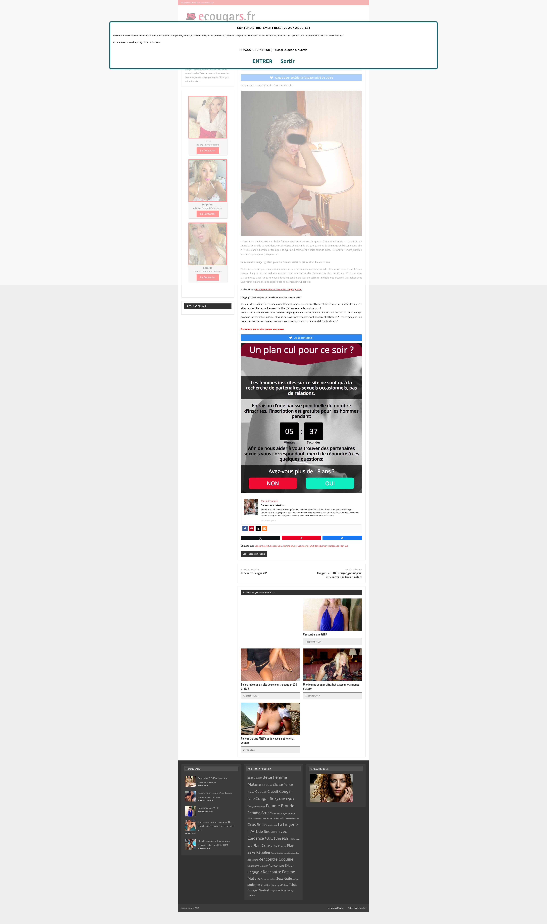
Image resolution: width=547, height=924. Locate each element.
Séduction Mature (279, 885)
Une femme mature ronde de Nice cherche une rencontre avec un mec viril (216, 825)
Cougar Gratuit (262, 545)
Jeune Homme (272, 825)
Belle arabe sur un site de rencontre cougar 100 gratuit (269, 687)
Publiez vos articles (357, 907)
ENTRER (262, 61)
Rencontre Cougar (257, 865)
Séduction (265, 885)
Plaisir (286, 838)
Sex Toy (295, 879)
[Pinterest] (251, 528)
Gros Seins (257, 824)
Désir (258, 806)
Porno (273, 853)
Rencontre (252, 859)
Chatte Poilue (283, 784)
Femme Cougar (279, 813)
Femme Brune (290, 545)
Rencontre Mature (268, 879)
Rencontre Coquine (276, 859)
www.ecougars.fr (268, 520)
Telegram (273, 891)
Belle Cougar (254, 777)
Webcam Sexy (285, 890)
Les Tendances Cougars (254, 553)
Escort (263, 806)
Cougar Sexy (276, 545)
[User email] (264, 528)
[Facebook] (245, 528)
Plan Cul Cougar (277, 845)
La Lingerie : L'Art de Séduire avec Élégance (318, 545)
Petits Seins (273, 838)
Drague (251, 806)
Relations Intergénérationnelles (288, 853)
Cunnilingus (286, 798)
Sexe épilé (284, 878)
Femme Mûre (260, 818)
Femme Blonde (280, 805)
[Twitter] (258, 528)
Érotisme (251, 895)
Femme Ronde (275, 818)
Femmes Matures (292, 818)
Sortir (287, 61)
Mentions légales (336, 907)
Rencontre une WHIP (315, 634)
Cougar (251, 791)
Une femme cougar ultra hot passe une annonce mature (331, 687)
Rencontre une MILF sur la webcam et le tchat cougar (267, 741)
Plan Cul (344, 545)
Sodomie (253, 884)
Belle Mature (267, 785)
